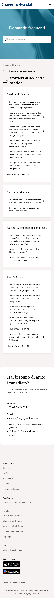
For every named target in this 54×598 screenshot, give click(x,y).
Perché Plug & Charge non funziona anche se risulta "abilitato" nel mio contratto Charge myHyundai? (24, 287)
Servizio (6, 468)
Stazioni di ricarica (18, 192)
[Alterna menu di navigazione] (49, 4)
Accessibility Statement (13, 531)
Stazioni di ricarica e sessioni (22, 71)
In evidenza (8, 478)
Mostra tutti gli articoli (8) (18, 174)
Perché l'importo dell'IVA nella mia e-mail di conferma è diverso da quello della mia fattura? (25, 154)
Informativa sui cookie (12, 550)
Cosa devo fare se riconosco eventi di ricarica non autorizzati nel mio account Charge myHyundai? (24, 105)
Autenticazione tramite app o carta (27, 227)
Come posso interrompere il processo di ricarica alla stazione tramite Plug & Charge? (23, 309)
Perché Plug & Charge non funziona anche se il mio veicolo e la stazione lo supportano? (25, 298)
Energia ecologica (11, 489)
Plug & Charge (15, 277)
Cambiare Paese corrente (14, 583)
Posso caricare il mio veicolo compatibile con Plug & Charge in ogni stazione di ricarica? (24, 320)
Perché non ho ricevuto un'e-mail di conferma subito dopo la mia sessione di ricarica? (24, 143)
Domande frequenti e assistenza (17, 502)
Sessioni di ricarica (18, 94)
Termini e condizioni (11, 515)
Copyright (7, 536)
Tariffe (5, 473)
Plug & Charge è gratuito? (20, 329)
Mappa (6, 483)
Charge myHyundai (11, 65)
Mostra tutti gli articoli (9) (18, 346)
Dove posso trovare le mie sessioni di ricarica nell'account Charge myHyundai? (24, 165)
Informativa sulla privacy (14, 521)
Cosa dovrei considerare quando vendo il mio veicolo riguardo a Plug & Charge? (25, 337)
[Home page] (17, 4)
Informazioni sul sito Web (14, 526)
